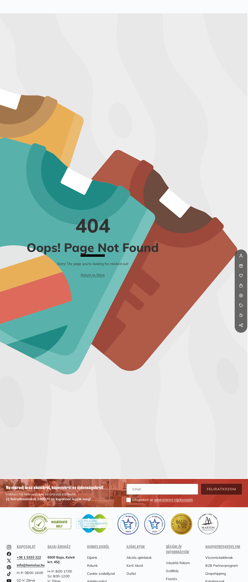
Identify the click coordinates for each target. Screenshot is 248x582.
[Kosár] (241, 285)
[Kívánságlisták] (241, 275)
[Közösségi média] (241, 325)
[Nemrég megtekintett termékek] (241, 315)
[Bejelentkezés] (241, 255)
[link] (93, 275)
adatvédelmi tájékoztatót (173, 500)
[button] (241, 335)
